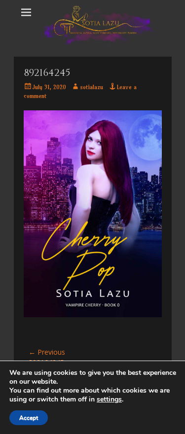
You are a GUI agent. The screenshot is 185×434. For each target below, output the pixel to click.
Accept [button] (28, 418)
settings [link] (109, 399)
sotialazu (91, 87)
